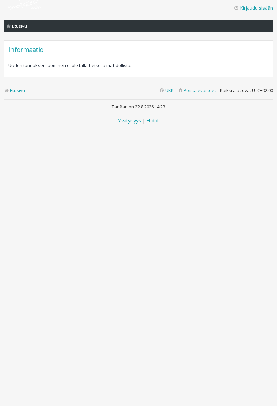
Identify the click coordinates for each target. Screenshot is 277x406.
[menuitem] (197, 90)
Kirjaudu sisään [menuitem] (256, 8)
